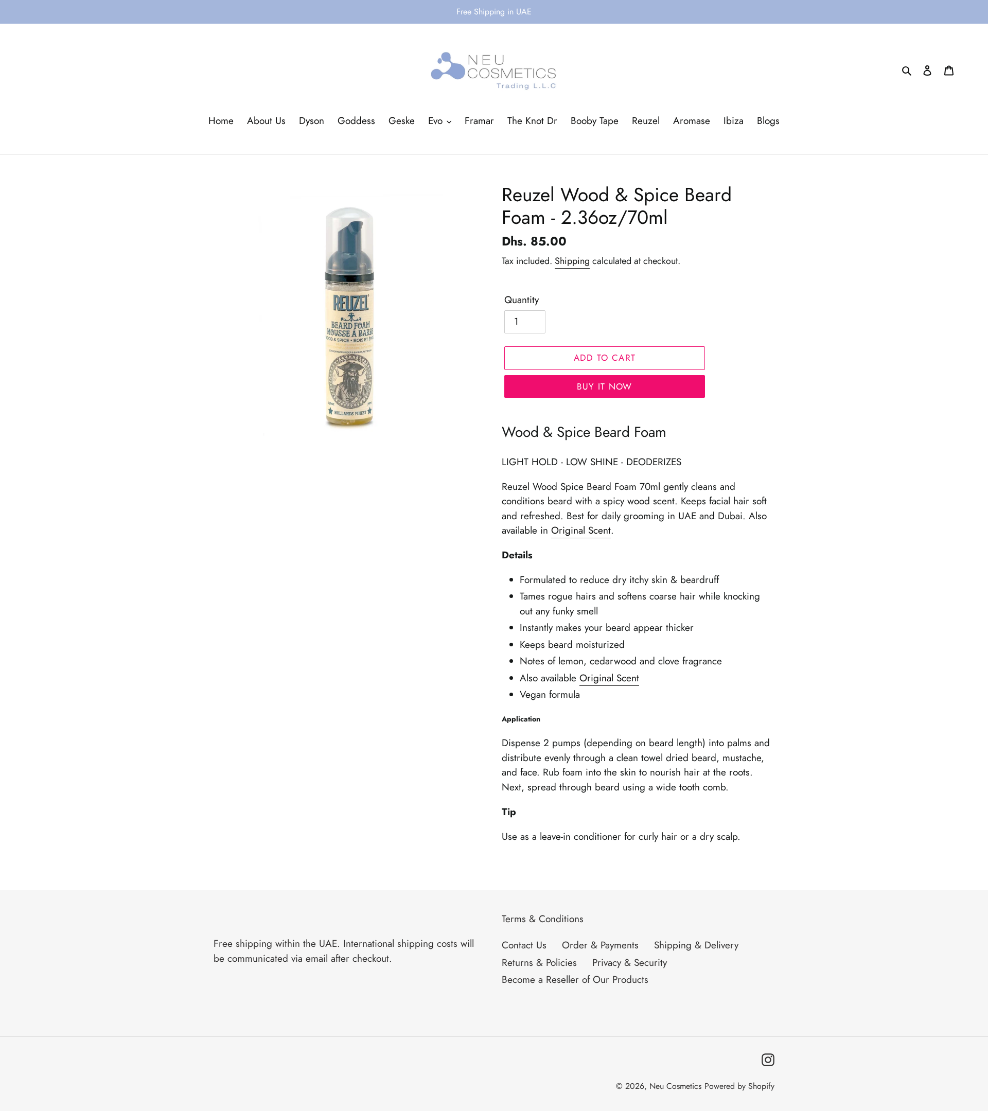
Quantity (521, 300)
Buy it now (604, 386)
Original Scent (581, 530)
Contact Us (524, 945)
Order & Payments (600, 945)
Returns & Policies (539, 962)
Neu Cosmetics (675, 1086)
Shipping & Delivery (696, 945)
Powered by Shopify (739, 1086)
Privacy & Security (629, 962)
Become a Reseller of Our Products (575, 979)
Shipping (572, 261)
